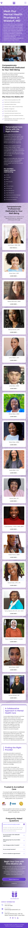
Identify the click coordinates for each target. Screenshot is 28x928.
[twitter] (15, 918)
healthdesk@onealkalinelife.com (12, 909)
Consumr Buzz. (19, 926)
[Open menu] (25, 3)
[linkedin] (18, 918)
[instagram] (13, 918)
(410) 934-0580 (9, 905)
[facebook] (10, 918)
